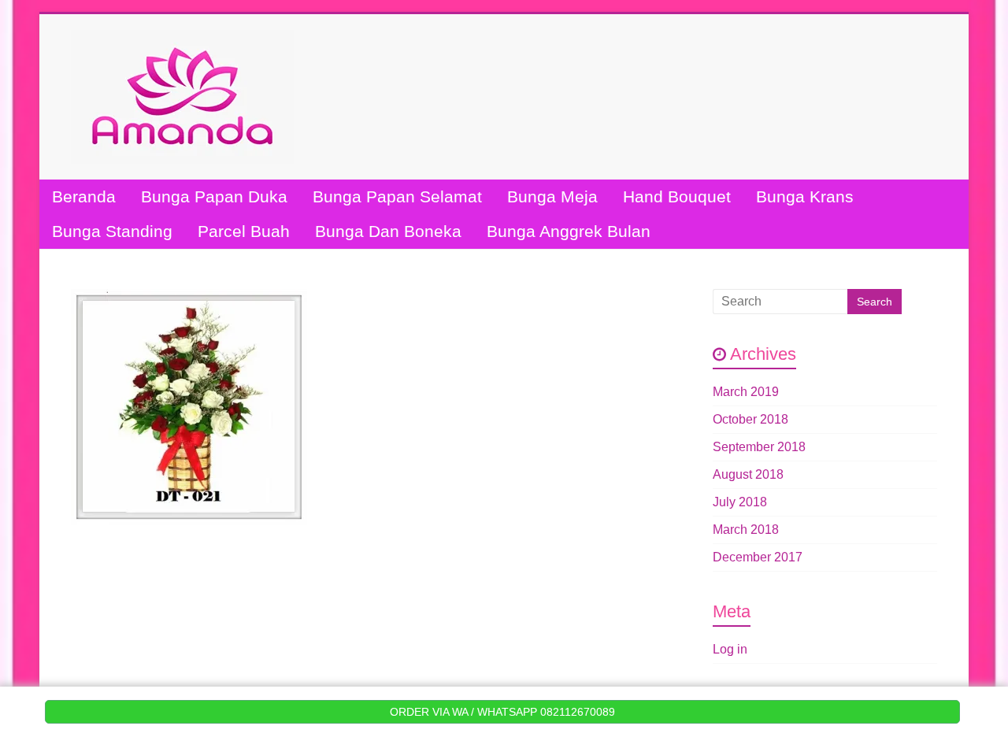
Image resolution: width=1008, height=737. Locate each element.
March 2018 (746, 529)
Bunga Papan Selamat (397, 196)
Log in (730, 649)
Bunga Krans (805, 196)
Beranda (84, 196)
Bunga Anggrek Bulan (568, 231)
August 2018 (748, 474)
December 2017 (757, 557)
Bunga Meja (552, 196)
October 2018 (750, 419)
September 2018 (759, 447)
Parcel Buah (244, 231)
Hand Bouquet (677, 196)
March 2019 (746, 391)
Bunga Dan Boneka (388, 231)
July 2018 (740, 502)
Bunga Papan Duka (214, 196)
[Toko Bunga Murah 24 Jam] (182, 37)
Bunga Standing (112, 231)
